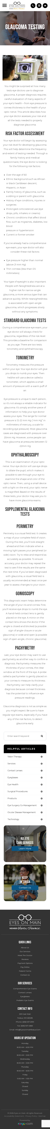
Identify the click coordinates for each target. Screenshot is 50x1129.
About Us (25, 948)
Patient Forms (25, 971)
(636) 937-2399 (28, 1022)
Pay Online (24, 967)
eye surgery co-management (22, 805)
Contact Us (25, 887)
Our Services (25, 951)
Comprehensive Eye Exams (25, 989)
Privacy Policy (31, 1116)
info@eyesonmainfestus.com (27, 1030)
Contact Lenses (25, 992)
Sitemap (42, 1116)
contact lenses (15, 770)
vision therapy (15, 756)
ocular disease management (22, 812)
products (12, 798)
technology (13, 819)
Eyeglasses (25, 996)
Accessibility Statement (14, 1116)
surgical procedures (18, 791)
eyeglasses (13, 777)
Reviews (25, 959)
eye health (13, 784)
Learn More (25, 848)
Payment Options (25, 963)
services (11, 763)
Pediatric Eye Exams (25, 1000)
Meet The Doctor (25, 955)
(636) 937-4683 (27, 1026)
